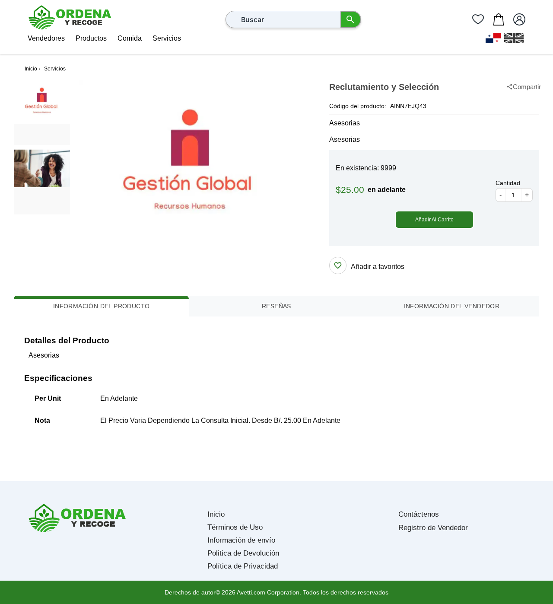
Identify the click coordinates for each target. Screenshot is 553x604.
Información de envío (241, 540)
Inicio (216, 514)
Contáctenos (418, 514)
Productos (91, 38)
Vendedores (46, 38)
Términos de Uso (235, 527)
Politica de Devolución (243, 553)
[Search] (350, 19)
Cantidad (508, 182)
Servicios (167, 38)
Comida (130, 38)
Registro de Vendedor (433, 528)
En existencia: (357, 168)
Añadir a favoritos (377, 266)
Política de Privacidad (242, 566)
